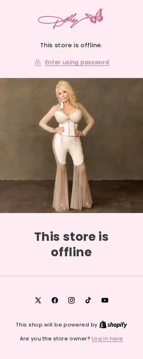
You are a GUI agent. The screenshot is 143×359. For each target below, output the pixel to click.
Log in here (107, 338)
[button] (71, 62)
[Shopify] (113, 324)
